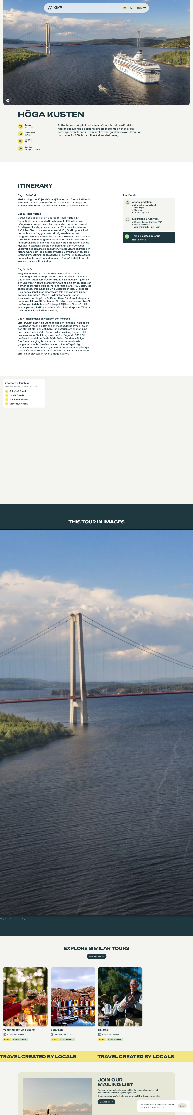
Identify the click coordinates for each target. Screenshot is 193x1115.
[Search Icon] (131, 8)
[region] (96, 440)
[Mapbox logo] (6, 501)
